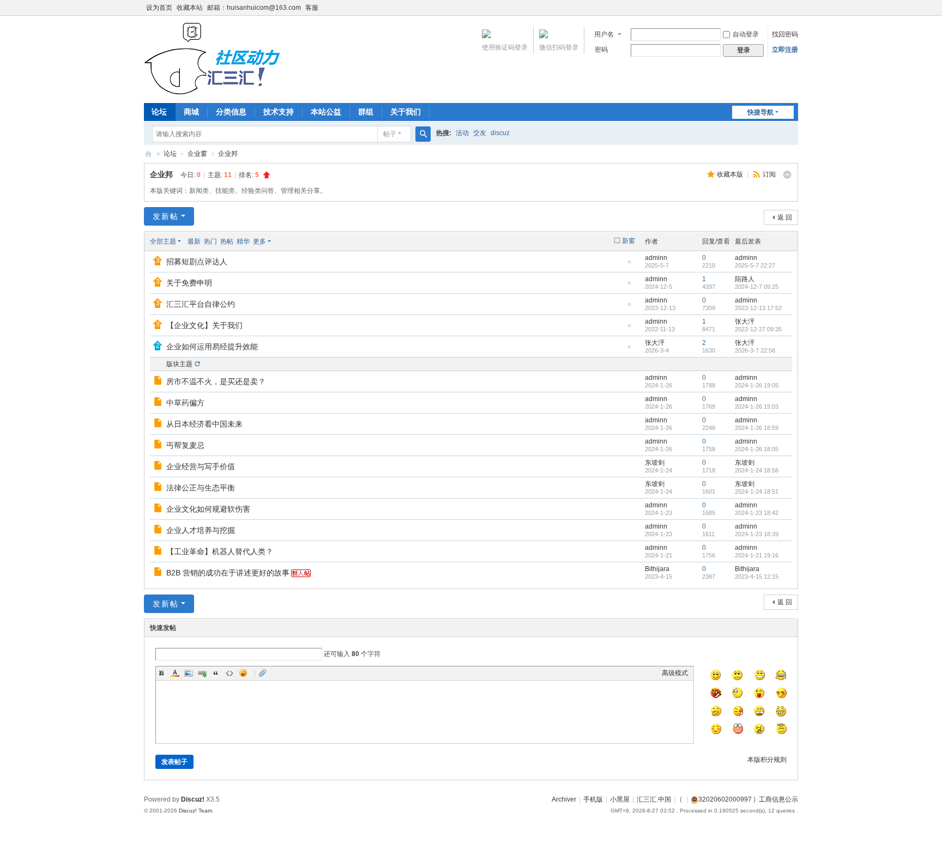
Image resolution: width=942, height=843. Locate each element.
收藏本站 (190, 7)
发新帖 (166, 216)
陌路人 (744, 279)
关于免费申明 (189, 282)
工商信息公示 (778, 799)
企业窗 (197, 153)
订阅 (769, 174)
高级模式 (675, 673)
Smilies (243, 673)
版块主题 (179, 364)
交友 (479, 133)
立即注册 (785, 49)
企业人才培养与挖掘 (200, 530)
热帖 (226, 241)
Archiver (564, 799)
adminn (656, 258)
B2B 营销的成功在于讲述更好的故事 (227, 572)
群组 (365, 111)
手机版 (593, 799)
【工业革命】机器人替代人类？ (219, 551)
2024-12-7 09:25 (756, 286)
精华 (243, 241)
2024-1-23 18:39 (756, 534)
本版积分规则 (767, 759)
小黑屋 (620, 799)
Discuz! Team (195, 811)
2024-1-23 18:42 (756, 513)
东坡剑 (655, 462)
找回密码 (785, 34)
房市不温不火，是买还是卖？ (215, 381)
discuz (500, 133)
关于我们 (405, 111)
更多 (259, 241)
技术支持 (278, 111)
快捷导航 (760, 112)
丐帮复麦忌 (185, 445)
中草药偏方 (185, 402)
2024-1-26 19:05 (756, 385)
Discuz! (192, 799)
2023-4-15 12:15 (756, 576)
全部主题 (163, 241)
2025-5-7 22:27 (755, 265)
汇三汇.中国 (654, 799)
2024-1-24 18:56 (756, 470)
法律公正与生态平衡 (200, 487)
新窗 (628, 241)
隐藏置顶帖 (629, 286)
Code (229, 673)
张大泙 (744, 321)
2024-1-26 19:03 (756, 406)
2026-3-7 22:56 (755, 350)
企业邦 (228, 153)
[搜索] (423, 134)
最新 (194, 241)
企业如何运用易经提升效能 (212, 346)
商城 (191, 111)
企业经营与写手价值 (200, 466)
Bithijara (657, 569)
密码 (601, 49)
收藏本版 (731, 174)
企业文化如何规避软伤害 (208, 509)
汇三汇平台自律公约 (200, 304)
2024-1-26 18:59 (756, 427)
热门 (210, 241)
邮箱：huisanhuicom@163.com (254, 7)
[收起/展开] (787, 175)
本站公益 (326, 111)
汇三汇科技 (148, 154)
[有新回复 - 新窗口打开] (159, 382)
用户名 (604, 34)
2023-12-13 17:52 (758, 308)
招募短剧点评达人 (196, 261)
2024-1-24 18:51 (756, 491)
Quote (215, 673)
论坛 (159, 111)
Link (202, 673)
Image (188, 673)
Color (175, 673)
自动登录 (746, 34)
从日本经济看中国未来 (204, 424)
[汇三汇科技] (217, 58)
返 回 (784, 217)
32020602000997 (725, 799)
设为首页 (159, 7)
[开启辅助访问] (795, 8)
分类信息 (231, 111)
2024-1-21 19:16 (756, 555)
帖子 (389, 134)
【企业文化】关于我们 (204, 325)
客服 (311, 7)
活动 (462, 133)
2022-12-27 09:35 (758, 329)
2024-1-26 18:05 (756, 449)
